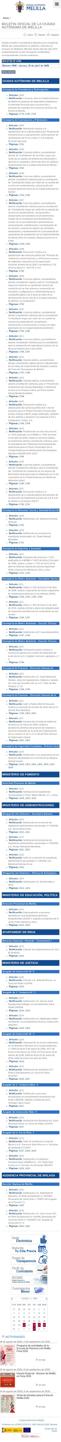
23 (44, 1321)
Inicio (6, 18)
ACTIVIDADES (15, 1336)
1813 (27, 888)
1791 (27, 504)
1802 (27, 740)
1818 (27, 1151)
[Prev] (12, 1298)
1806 (46, 764)
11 (19, 1317)
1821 (27, 1226)
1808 (10, 767)
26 (24, 1325)
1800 (27, 713)
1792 (27, 573)
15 (39, 1317)
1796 (39, 597)
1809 (27, 798)
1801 (33, 713)
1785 (21, 304)
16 (44, 1317)
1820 (27, 1168)
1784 (27, 244)
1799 (27, 689)
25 (19, 1325)
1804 (33, 764)
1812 (27, 850)
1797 (27, 617)
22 (39, 1321)
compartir (55, 35)
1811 (27, 832)
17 (14, 1321)
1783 (27, 195)
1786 (27, 331)
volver (30, 35)
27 (29, 1325)
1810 (33, 798)
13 (29, 1317)
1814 (27, 925)
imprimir (41, 35)
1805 (39, 764)
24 (14, 1325)
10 (14, 1317)
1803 (27, 764)
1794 (27, 597)
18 (19, 1321)
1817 (27, 1079)
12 (24, 1317)
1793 (21, 597)
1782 (21, 168)
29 (39, 1325)
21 (34, 1321)
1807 (52, 764)
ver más (42, 1360)
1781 (33, 114)
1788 (27, 372)
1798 (27, 635)
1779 (21, 114)
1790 (27, 483)
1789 (27, 423)
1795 (33, 597)
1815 (27, 1010)
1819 (33, 1151)
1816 (27, 1028)
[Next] (46, 1298)
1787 (27, 352)
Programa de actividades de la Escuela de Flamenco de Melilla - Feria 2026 (34, 1348)
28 (34, 1325)
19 (24, 1321)
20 (29, 1321)
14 (34, 1317)
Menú (57, 4)
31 (14, 1329)
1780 (27, 114)
